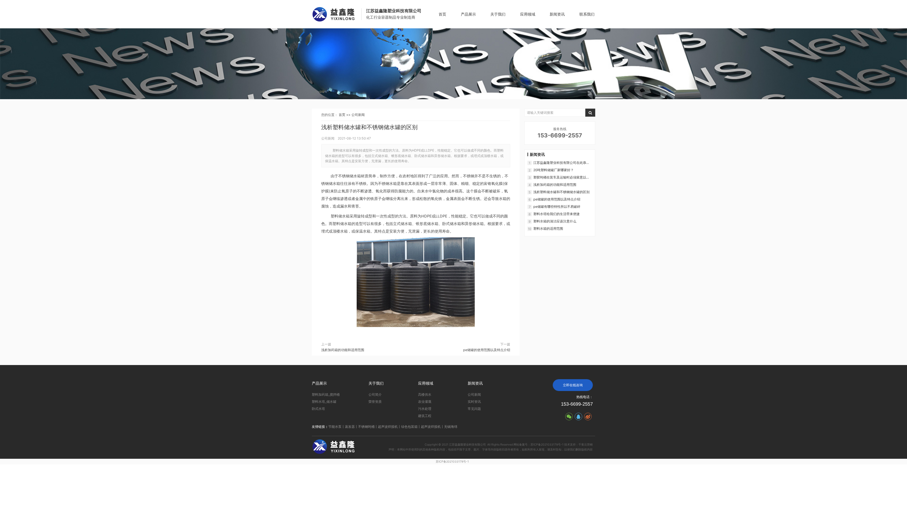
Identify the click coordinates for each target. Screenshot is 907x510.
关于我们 (497, 14)
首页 (442, 14)
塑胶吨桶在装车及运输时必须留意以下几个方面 (561, 177)
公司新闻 (358, 115)
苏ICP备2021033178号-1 (452, 461)
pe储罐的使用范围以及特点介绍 (486, 350)
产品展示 (468, 14)
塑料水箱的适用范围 (548, 228)
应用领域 (527, 14)
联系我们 (587, 14)
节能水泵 (335, 427)
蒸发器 (350, 427)
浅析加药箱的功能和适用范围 (342, 350)
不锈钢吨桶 (366, 427)
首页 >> (345, 115)
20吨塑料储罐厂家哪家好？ (553, 170)
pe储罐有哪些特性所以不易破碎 (556, 206)
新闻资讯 (557, 14)
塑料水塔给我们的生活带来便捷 (556, 214)
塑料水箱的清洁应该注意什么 (554, 221)
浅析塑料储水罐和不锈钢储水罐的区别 (561, 192)
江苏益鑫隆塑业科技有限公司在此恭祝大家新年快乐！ (561, 163)
